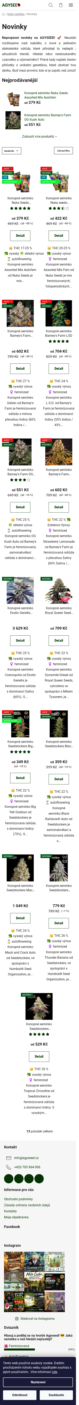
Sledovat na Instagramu (37, 1319)
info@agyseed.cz (26, 1158)
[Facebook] (8, 1178)
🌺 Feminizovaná (16, 1346)
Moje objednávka (16, 1217)
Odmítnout (19, 1395)
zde (54, 1372)
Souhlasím (56, 1395)
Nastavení (38, 1382)
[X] (18, 1178)
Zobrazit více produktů (38, 136)
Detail (20, 236)
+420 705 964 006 (27, 1167)
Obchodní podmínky (18, 1199)
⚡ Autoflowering (16, 1356)
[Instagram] (29, 1178)
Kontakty (10, 1211)
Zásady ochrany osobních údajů (27, 1205)
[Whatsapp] (39, 1178)
